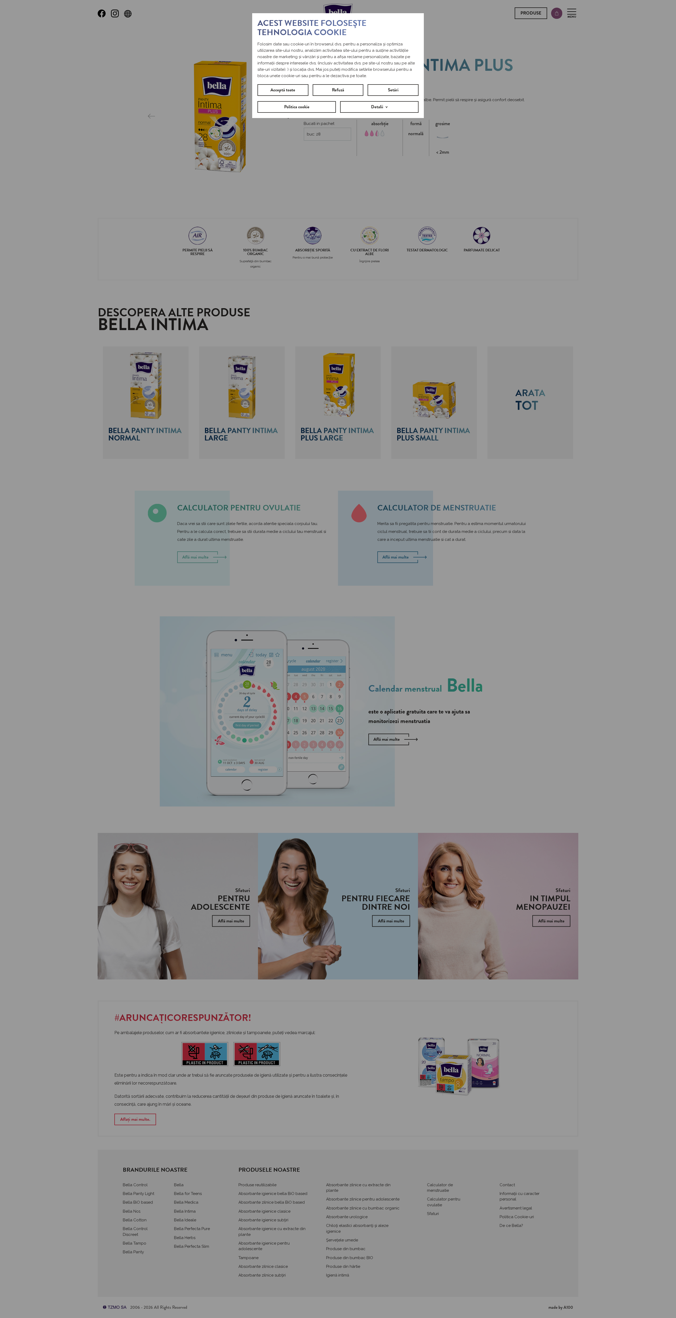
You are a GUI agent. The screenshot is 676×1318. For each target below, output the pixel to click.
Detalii (377, 107)
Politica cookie (296, 107)
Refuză (338, 90)
